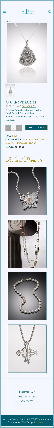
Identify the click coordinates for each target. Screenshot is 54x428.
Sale (42, 139)
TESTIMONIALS (27, 392)
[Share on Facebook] (16, 147)
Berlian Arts (40, 422)
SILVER (32, 143)
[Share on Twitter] (20, 147)
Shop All (10, 143)
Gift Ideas (33, 139)
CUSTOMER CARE (27, 396)
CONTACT (27, 401)
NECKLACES (21, 143)
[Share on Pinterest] (23, 147)
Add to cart (36, 127)
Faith (25, 139)
